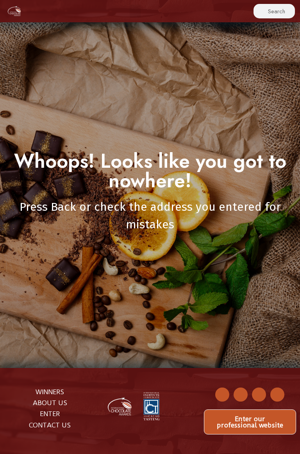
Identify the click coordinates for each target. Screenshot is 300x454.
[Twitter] (241, 395)
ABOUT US (50, 403)
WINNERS (50, 392)
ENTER (50, 414)
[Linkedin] (277, 395)
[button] (135, 11)
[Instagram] (259, 395)
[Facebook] (222, 395)
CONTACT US (50, 425)
